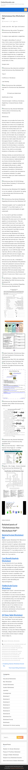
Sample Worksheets (8, 641)
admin (16, 21)
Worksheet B (6, 713)
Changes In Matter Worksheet (11, 754)
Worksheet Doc (7, 716)
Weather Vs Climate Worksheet (11, 749)
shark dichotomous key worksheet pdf (11, 660)
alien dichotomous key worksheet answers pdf (15, 644)
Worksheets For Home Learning (11, 725)
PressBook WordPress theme (17, 768)
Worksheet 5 (6, 708)
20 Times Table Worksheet (12, 615)
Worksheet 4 (6, 705)
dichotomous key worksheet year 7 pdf (11, 653)
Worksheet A (6, 710)
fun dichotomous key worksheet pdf (10, 656)
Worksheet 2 (6, 699)
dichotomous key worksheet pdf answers (12, 651)
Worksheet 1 (6, 696)
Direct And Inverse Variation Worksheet (13, 760)
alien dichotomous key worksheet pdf (11, 646)
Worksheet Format (8, 719)
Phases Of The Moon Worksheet (11, 752)
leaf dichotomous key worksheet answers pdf (13, 658)
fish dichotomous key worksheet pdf (10, 654)
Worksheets (17, 641)
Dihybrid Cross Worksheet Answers (12, 757)
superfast (5, 690)
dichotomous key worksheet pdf (9, 649)
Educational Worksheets (9, 678)
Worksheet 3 (6, 702)
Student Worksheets (8, 687)
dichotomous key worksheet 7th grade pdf (12, 647)
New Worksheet (7, 681)
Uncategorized (7, 693)
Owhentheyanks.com (7, 2)
